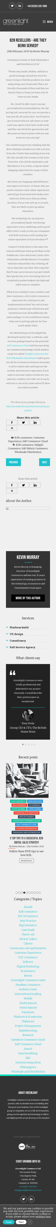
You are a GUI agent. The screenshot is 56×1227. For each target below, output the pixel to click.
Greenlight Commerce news (28, 980)
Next (44, 462)
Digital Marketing (28, 966)
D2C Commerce (28, 957)
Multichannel (18, 809)
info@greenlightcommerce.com (28, 1190)
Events (28, 975)
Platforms (28, 1021)
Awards (28, 907)
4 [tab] (24, 893)
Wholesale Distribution (28, 451)
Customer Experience (28, 952)
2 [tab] (19, 893)
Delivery (28, 962)
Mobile (28, 998)
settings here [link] (43, 1216)
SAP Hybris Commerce (35, 448)
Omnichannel (35, 809)
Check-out (28, 934)
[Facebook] (11, 422)
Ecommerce (34, 805)
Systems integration (27, 828)
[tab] (28, 627)
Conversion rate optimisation (28, 948)
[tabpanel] (28, 814)
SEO (28, 1058)
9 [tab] (37, 893)
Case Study (28, 930)
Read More (26, 860)
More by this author (28, 598)
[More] (11, 428)
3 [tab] (22, 893)
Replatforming (26, 817)
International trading (28, 994)
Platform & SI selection (26, 813)
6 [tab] (29, 893)
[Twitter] (12, 6)
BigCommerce (19, 805)
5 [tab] (27, 893)
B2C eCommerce (28, 916)
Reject (21, 1222)
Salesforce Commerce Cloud (26, 821)
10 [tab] (39, 893)
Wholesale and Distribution (26, 832)
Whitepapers (28, 1067)
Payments (28, 1012)
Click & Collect (28, 939)
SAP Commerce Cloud (18, 345)
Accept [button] (8, 1222)
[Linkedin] (35, 422)
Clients (28, 943)
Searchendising (28, 1053)
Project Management (28, 1026)
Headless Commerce (28, 984)
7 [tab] (32, 893)
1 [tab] (17, 893)
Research (28, 1035)
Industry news (28, 989)
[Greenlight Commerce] (15, 21)
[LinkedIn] (20, 6)
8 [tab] (34, 893)
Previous (13, 462)
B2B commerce (23, 437)
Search (28, 1048)
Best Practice (35, 801)
